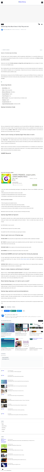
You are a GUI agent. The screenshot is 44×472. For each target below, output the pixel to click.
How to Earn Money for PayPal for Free (14, 464)
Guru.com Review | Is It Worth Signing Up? (14, 371)
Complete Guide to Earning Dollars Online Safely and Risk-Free (17, 414)
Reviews (3, 429)
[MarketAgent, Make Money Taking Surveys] (4, 446)
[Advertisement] (22, 14)
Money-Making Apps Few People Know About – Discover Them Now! (18, 400)
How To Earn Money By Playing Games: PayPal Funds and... (17, 459)
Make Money (4, 425)
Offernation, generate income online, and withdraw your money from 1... (21, 440)
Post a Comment (5, 357)
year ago (10, 394)
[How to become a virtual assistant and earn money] (4, 455)
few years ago (11, 389)
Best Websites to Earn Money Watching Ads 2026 (15, 376)
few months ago (4, 332)
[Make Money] (22, 2)
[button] (7, 311)
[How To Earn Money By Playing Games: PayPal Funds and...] (4, 460)
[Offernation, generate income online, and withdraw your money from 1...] (4, 441)
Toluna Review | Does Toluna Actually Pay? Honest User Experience (6, 335)
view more (40, 320)
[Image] (4, 372)
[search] (42, 2)
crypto (3, 431)
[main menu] (2, 2)
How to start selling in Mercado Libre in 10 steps (15, 450)
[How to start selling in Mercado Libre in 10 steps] (4, 451)
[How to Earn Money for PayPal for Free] (4, 465)
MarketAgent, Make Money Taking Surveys (14, 445)
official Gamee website (25, 259)
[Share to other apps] (23, 311)
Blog (2, 24)
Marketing (3, 427)
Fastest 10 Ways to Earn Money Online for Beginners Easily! (17, 405)
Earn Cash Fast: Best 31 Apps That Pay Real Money (16, 395)
